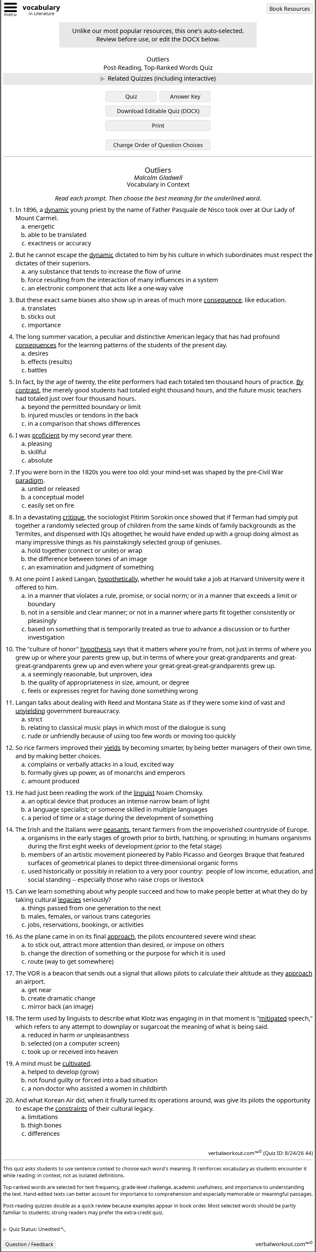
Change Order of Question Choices (158, 145)
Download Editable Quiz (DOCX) (158, 111)
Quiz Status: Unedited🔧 (42, 1244)
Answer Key (185, 96)
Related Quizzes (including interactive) (162, 78)
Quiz (131, 96)
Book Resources (289, 8)
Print (158, 125)
